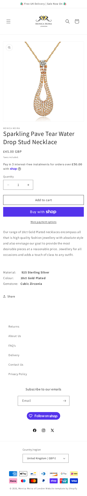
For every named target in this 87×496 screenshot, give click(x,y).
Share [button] (11, 296)
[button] (8, 21)
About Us (14, 336)
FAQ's (12, 345)
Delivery (13, 355)
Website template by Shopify (61, 488)
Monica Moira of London (31, 488)
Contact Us (15, 364)
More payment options (44, 221)
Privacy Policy (17, 374)
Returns (13, 326)
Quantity (8, 176)
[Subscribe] (64, 401)
